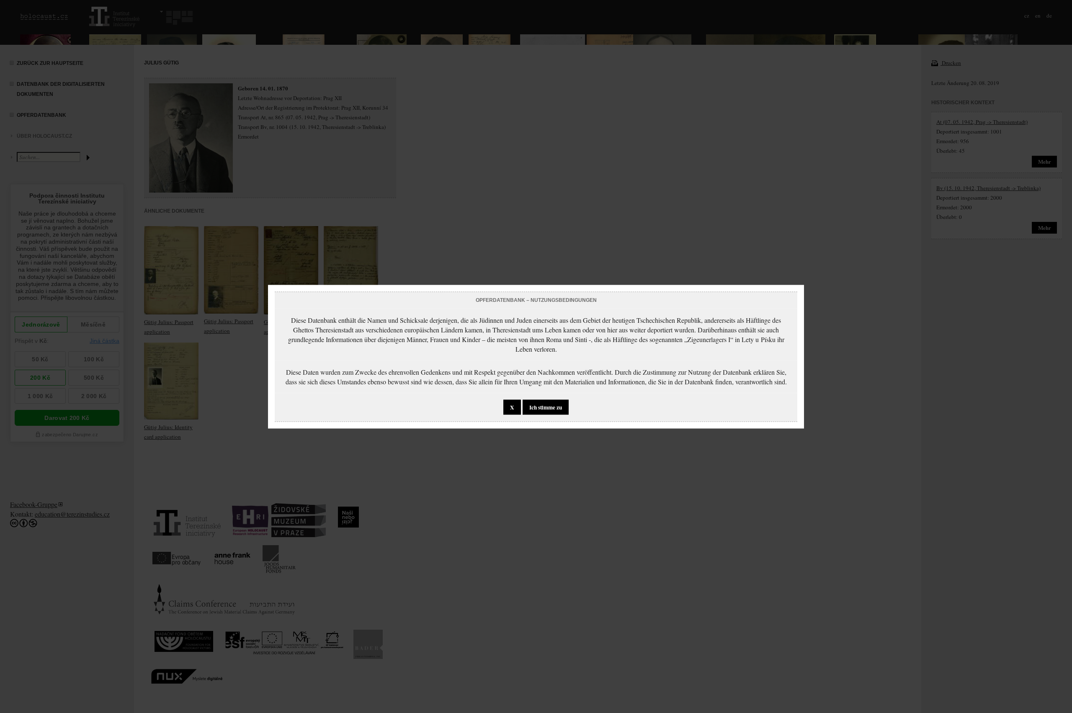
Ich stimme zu (545, 407)
